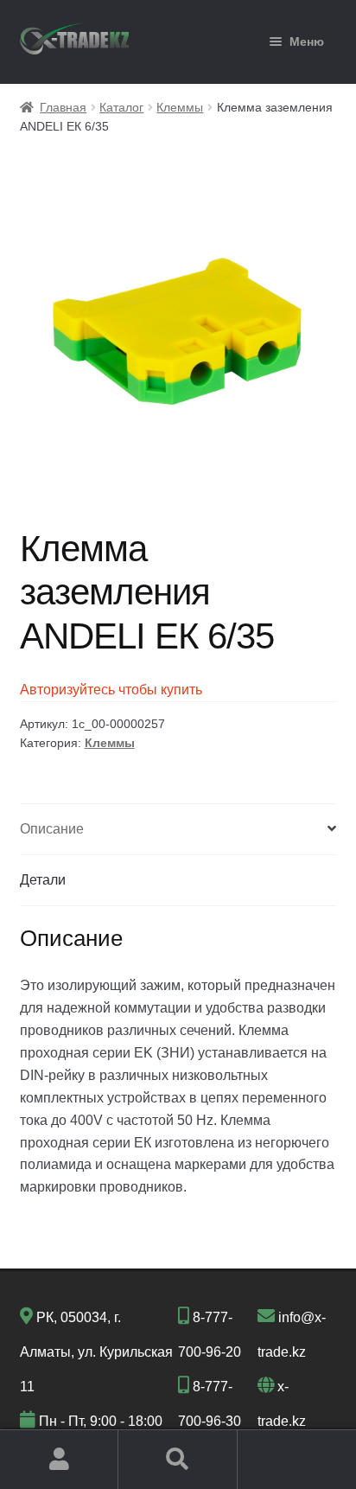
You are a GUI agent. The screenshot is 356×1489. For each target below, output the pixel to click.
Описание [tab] (52, 828)
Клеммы (179, 107)
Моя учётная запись (59, 1459)
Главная (63, 107)
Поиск (177, 1459)
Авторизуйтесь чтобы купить (111, 689)
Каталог (121, 107)
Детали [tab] (43, 879)
